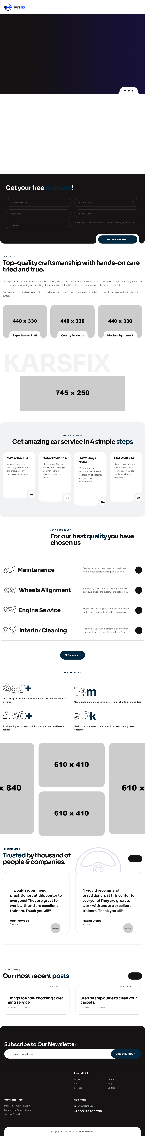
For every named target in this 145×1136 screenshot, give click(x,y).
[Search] (130, 7)
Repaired (26, 1008)
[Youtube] (23, 1073)
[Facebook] (5, 1073)
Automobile (14, 1008)
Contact (111, 1088)
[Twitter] (11, 1073)
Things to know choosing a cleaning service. (35, 1000)
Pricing (110, 1079)
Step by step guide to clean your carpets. (108, 1000)
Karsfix (72, 1131)
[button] (125, 90)
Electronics (101, 1008)
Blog (109, 1084)
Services (78, 1088)
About (77, 1084)
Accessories (86, 1008)
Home (77, 1079)
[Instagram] (17, 1073)
